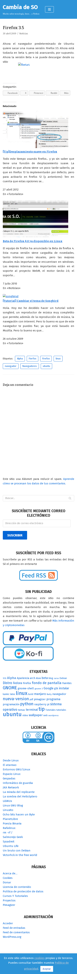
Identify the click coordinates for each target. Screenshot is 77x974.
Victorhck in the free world (20, 855)
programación (11, 704)
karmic (6, 694)
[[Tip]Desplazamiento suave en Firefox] (35, 147)
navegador (10, 366)
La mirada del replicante (19, 792)
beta (45, 678)
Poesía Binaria (12, 823)
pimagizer (40, 699)
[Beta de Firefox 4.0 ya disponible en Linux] (35, 236)
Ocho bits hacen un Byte (19, 814)
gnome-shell (26, 688)
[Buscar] (70, 498)
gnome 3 (39, 688)
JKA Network (11, 787)
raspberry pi (41, 704)
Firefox (46, 358)
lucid (30, 694)
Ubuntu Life (11, 846)
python (26, 703)
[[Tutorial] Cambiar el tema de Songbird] (11, 296)
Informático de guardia (18, 783)
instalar (64, 688)
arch (32, 678)
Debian (63, 678)
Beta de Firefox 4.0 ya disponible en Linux (32, 241)
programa (53, 699)
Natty (49, 694)
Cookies (8, 878)
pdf (31, 699)
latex (12, 694)
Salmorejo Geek (13, 837)
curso (56, 678)
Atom (38, 678)
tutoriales (61, 710)
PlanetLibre (10, 819)
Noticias (23, 33)
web (45, 715)
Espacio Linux (11, 774)
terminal (32, 709)
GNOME (10, 687)
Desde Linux (11, 760)
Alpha (20, 358)
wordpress (53, 715)
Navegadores (29, 366)
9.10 (4, 678)
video (25, 715)
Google (48, 688)
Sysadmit (8, 841)
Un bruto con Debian (16, 850)
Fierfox (32, 358)
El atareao (9, 765)
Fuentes (67, 683)
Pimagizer (9, 905)
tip (41, 709)
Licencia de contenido (17, 887)
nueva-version (16, 698)
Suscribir (14, 535)
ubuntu (46, 366)
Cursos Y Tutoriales (15, 896)
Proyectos (9, 900)
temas (21, 709)
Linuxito (8, 810)
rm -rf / (8, 832)
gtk (56, 688)
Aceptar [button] (47, 968)
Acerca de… (10, 873)
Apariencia (23, 678)
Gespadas (9, 778)
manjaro (40, 694)
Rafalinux (9, 828)
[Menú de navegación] (49, 9)
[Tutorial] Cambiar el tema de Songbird (30, 301)
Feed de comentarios (16, 932)
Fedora (17, 683)
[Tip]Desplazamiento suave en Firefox (30, 151)
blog (51, 678)
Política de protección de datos (23, 891)
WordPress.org (12, 937)
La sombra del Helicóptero (20, 796)
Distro (7, 683)
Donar (7, 882)
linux (58, 358)
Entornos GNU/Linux (16, 769)
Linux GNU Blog (13, 805)
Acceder (8, 923)
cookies (39, 958)
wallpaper (36, 715)
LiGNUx (7, 801)
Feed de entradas (14, 928)
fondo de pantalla (46, 683)
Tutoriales (50, 710)
